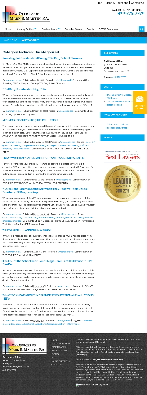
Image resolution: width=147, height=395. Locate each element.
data (25, 217)
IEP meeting (15, 145)
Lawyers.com (98, 360)
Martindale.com (115, 360)
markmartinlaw (13, 80)
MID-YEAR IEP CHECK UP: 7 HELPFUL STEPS (30, 120)
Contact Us (138, 2)
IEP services (64, 145)
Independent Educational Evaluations (27, 324)
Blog (99, 2)
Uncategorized (63, 80)
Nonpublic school (21, 148)
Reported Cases (73, 29)
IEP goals (37, 217)
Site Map (81, 355)
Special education (56, 324)
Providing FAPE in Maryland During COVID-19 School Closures (42, 58)
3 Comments (73, 324)
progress (16, 221)
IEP (30, 217)
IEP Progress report (47, 145)
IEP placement (29, 145)
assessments (87, 320)
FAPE (87, 142)
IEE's (4, 324)
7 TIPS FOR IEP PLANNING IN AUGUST (27, 230)
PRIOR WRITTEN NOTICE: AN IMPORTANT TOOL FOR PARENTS (43, 157)
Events (90, 29)
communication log (12, 217)
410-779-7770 (131, 12)
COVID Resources (108, 29)
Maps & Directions (116, 2)
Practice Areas (49, 29)
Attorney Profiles (24, 29)
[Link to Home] (26, 15)
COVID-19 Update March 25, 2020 (24, 89)
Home (8, 29)
